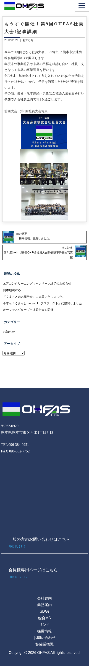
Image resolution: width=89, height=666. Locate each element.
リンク (44, 625)
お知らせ (28, 40)
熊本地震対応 (12, 290)
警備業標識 (44, 644)
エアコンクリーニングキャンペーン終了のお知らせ (37, 283)
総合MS (44, 618)
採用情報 (44, 631)
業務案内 (44, 605)
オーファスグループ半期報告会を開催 (28, 309)
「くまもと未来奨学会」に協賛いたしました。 (34, 296)
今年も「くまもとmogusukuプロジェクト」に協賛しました (42, 303)
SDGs (45, 611)
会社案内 (44, 598)
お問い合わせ (44, 638)
